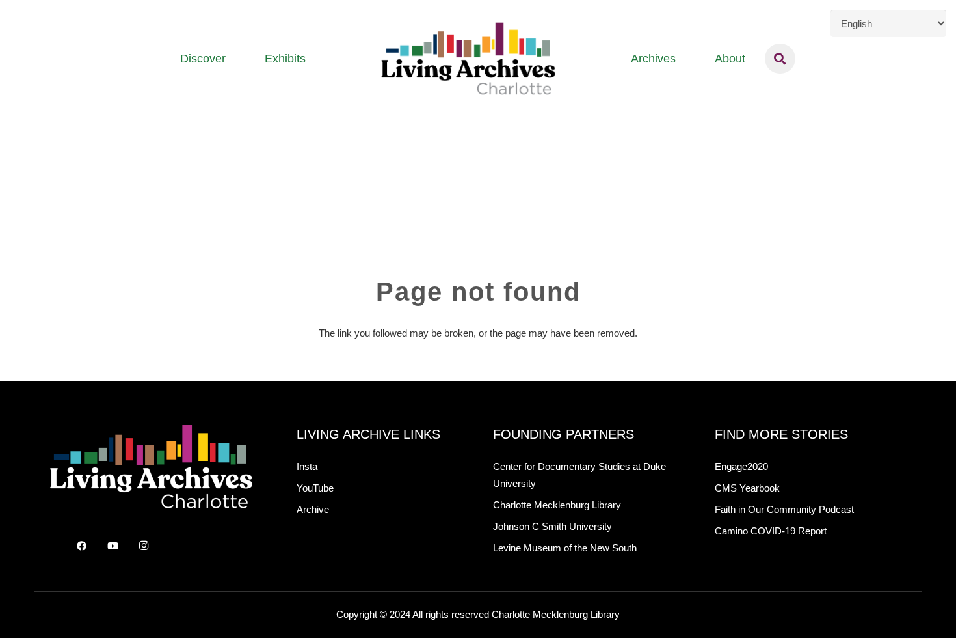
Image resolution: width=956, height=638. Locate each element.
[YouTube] (112, 546)
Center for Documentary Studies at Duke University (579, 475)
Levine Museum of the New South (565, 547)
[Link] (468, 58)
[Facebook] (82, 546)
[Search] (780, 58)
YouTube (315, 487)
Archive (313, 509)
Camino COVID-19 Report (771, 530)
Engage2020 (741, 466)
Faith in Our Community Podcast (784, 509)
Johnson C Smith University (552, 526)
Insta (307, 466)
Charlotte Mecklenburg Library (557, 504)
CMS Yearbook (747, 487)
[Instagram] (143, 546)
